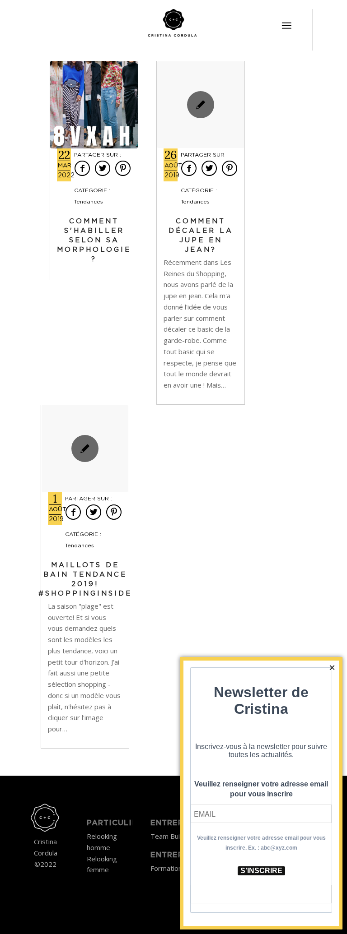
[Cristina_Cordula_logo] (173, 25)
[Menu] (286, 26)
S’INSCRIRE (261, 870)
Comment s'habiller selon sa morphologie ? (94, 240)
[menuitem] (286, 20)
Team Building (172, 836)
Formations (168, 868)
